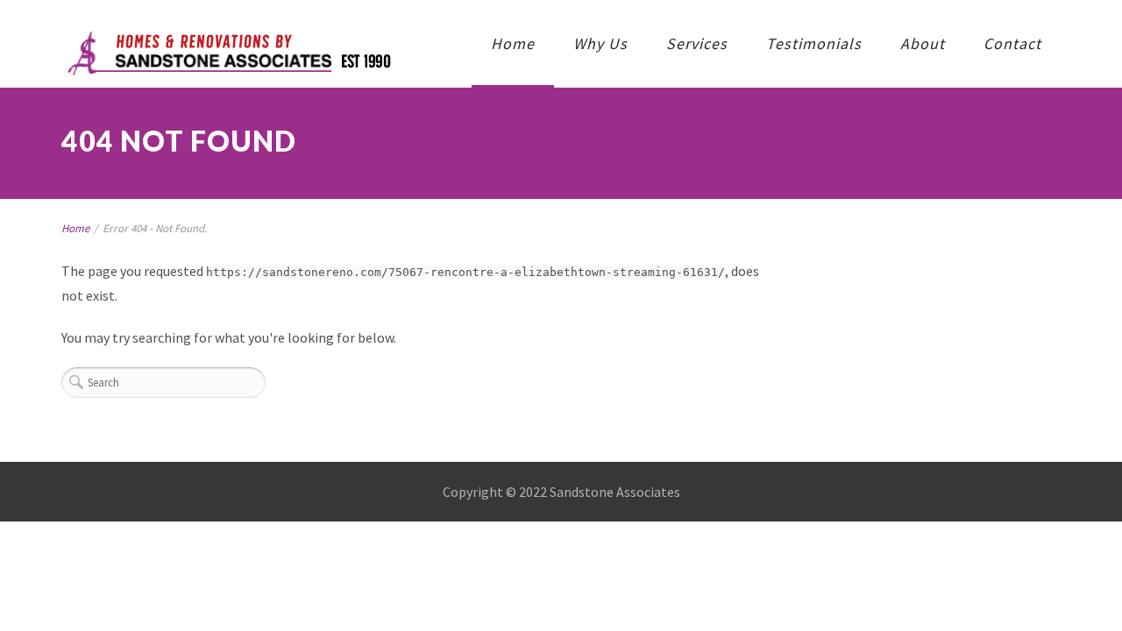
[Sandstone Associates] (227, 54)
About (922, 43)
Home (513, 43)
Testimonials (814, 43)
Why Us (600, 43)
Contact (1012, 43)
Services (697, 43)
